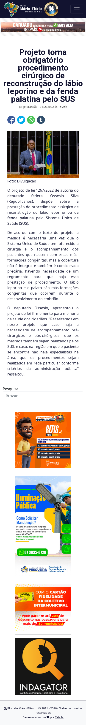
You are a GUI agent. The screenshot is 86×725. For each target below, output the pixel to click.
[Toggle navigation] (76, 9)
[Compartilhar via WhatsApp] (31, 120)
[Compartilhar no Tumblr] (41, 120)
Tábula (59, 717)
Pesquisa (10, 388)
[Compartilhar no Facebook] (11, 120)
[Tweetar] (21, 120)
